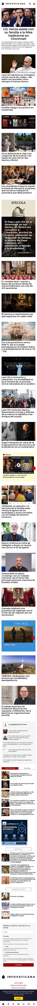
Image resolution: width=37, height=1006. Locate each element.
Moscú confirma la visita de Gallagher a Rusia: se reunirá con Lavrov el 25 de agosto (16, 545)
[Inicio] (3, 1004)
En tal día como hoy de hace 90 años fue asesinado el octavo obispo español (19, 737)
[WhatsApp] (24, 1004)
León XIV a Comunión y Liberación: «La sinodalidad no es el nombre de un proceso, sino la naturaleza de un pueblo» (18, 380)
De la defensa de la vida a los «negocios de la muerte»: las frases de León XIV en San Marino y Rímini (17, 156)
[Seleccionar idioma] (34, 4)
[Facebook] (8, 1004)
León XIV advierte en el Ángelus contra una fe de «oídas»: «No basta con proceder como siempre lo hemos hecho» (18, 78)
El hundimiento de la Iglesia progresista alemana (17, 760)
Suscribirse (18, 965)
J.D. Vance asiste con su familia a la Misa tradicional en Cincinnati (18, 34)
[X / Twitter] (13, 1004)
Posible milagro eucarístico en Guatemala (18, 108)
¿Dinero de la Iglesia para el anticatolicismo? (18, 731)
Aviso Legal (18, 983)
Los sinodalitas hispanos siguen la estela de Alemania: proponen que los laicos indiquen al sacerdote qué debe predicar (18, 189)
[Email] (29, 1004)
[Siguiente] (33, 468)
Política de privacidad (21, 959)
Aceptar (18, 998)
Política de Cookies (18, 988)
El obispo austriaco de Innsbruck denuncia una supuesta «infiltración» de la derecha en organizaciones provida (16, 710)
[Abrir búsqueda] (29, 4)
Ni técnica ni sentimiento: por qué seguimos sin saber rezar (17, 315)
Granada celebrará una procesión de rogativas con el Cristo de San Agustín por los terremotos (17, 611)
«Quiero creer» (10, 645)
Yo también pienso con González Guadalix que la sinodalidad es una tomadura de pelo (18, 744)
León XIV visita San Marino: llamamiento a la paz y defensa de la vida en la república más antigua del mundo (18, 413)
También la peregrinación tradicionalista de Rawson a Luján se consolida (17, 756)
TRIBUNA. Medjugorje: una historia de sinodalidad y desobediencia (16, 678)
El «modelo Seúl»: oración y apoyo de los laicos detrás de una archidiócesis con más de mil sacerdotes (17, 284)
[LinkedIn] (18, 1004)
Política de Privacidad (18, 985)
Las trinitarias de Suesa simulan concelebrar (19, 750)
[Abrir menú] (34, 1004)
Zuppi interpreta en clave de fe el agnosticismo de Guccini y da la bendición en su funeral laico (18, 444)
